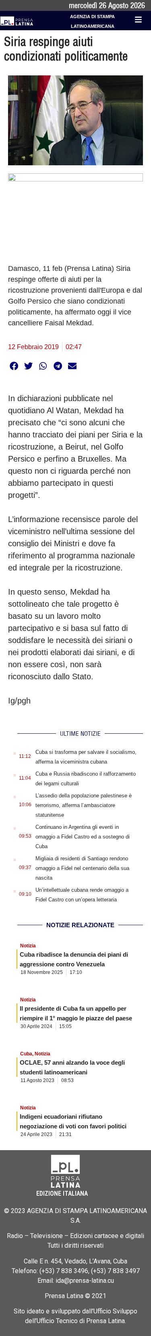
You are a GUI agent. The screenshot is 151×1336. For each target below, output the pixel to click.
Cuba (26, 1054)
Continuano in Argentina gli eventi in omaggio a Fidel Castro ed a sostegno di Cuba (82, 836)
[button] (14, 366)
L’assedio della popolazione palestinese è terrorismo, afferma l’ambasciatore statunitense (83, 805)
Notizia (28, 946)
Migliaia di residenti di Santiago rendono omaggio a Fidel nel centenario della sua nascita (82, 868)
